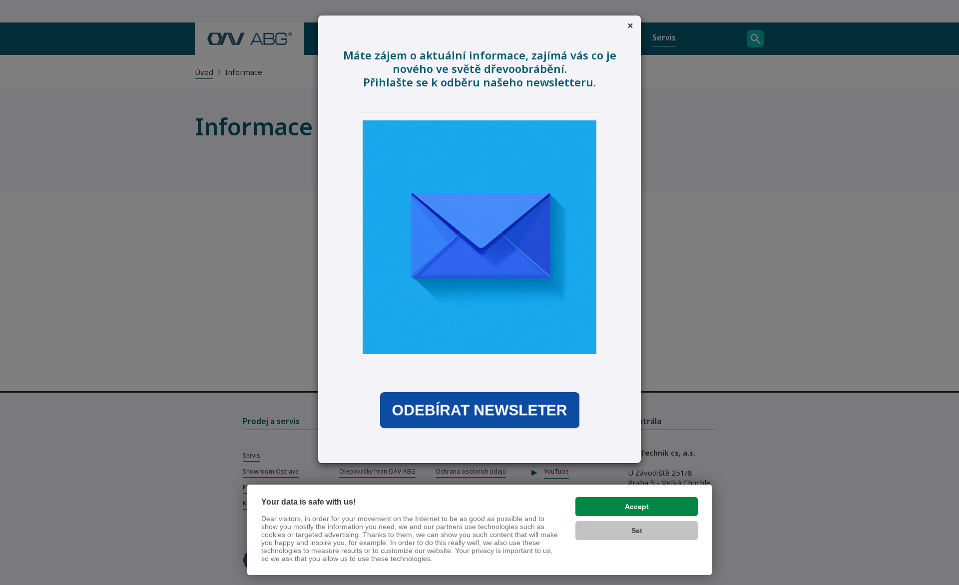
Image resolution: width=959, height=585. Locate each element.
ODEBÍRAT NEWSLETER (479, 410)
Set (636, 531)
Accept (637, 507)
